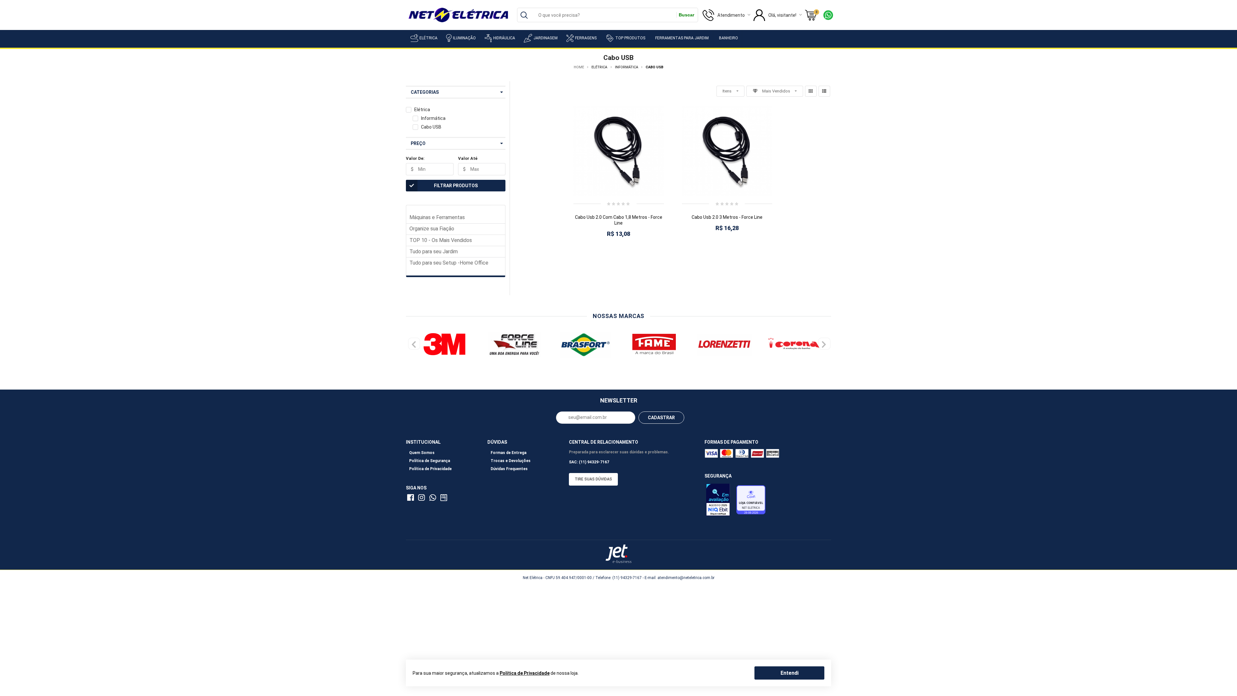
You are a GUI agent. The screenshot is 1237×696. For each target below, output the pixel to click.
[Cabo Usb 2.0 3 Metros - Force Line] (727, 151)
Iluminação (464, 38)
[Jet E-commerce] (618, 554)
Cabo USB (431, 127)
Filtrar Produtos (456, 185)
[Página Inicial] (458, 14)
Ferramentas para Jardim (682, 38)
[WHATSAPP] (433, 498)
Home (579, 67)
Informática (433, 118)
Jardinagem (545, 38)
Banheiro (728, 38)
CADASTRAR (661, 417)
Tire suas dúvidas (593, 479)
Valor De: (415, 158)
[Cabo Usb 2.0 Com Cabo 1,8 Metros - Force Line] (618, 151)
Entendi (790, 673)
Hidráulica (504, 38)
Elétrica (428, 38)
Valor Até (467, 158)
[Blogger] (444, 498)
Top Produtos (630, 38)
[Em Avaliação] (719, 501)
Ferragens (586, 38)
